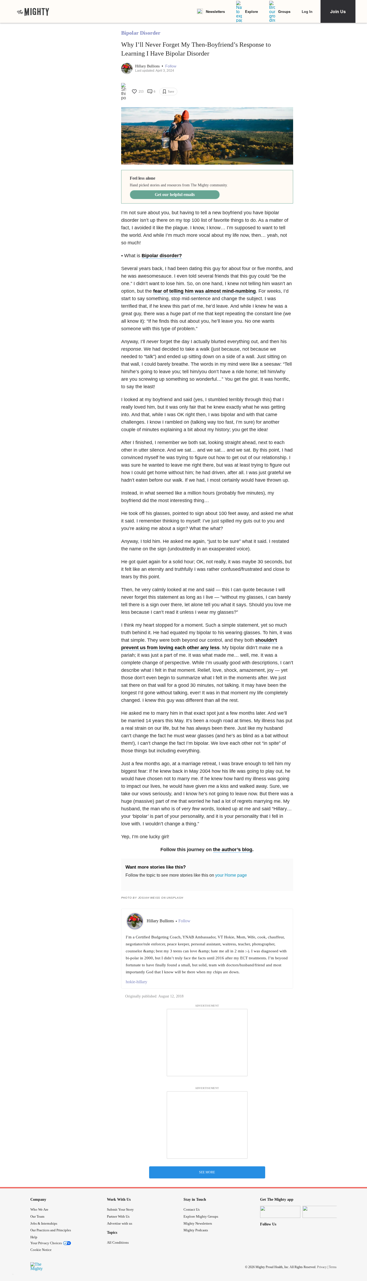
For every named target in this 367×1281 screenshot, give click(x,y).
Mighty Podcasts (196, 1230)
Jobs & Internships (43, 1223)
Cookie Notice (41, 1250)
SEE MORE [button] (207, 1172)
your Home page (231, 875)
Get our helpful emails (175, 194)
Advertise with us (119, 1223)
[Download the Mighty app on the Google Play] (323, 1212)
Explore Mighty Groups (201, 1216)
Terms (333, 1267)
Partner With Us (118, 1216)
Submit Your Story (120, 1209)
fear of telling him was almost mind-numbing (204, 291)
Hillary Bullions (148, 66)
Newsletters (215, 11)
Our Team (37, 1216)
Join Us (338, 11)
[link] (33, 11)
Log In (307, 11)
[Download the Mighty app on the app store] (280, 1212)
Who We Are (39, 1209)
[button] (170, 66)
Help (33, 1237)
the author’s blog (232, 849)
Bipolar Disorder (140, 33)
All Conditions (118, 1242)
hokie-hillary (136, 981)
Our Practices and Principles (50, 1230)
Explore (251, 11)
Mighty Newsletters (198, 1223)
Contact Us (192, 1209)
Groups (284, 11)
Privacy (322, 1267)
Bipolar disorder (160, 255)
